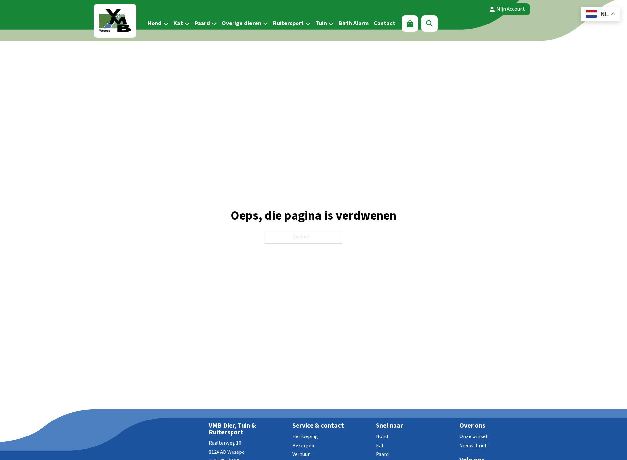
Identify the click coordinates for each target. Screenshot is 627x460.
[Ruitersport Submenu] (307, 23)
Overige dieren (241, 23)
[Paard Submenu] (213, 23)
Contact (384, 23)
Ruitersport (288, 23)
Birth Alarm (354, 23)
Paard (202, 23)
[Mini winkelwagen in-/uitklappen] (410, 23)
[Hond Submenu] (165, 23)
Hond (155, 23)
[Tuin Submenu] (330, 23)
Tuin (321, 23)
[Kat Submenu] (186, 23)
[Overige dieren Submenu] (264, 23)
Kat (178, 23)
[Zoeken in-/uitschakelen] (429, 23)
